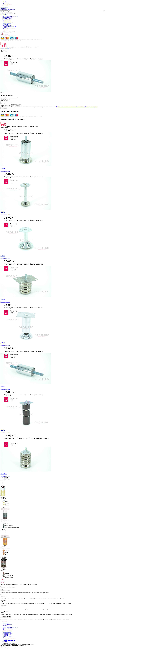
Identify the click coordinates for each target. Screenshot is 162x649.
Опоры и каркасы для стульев (9, 26)
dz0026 (3, 212)
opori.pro (8, 9)
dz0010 (3, 430)
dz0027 (3, 256)
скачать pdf (5, 34)
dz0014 (3, 299)
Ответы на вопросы (7, 3)
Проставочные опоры (7, 22)
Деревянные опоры (7, 18)
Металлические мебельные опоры (10, 16)
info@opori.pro (4, 14)
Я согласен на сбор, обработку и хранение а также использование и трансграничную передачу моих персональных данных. (50, 106)
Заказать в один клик (5, 171)
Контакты (5, 4)
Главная (4, 1)
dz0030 (3, 343)
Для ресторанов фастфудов (9, 28)
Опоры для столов (7, 23)
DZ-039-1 (4, 474)
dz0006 (3, 168)
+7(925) (4, 7)
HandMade (5, 27)
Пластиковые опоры (7, 19)
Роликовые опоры (7, 20)
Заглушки (5, 29)
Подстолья (5, 24)
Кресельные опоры (7, 25)
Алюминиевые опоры (8, 17)
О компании (5, 2)
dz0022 (3, 386)
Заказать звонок (4, 108)
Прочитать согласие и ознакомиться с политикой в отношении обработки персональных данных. (77, 106)
